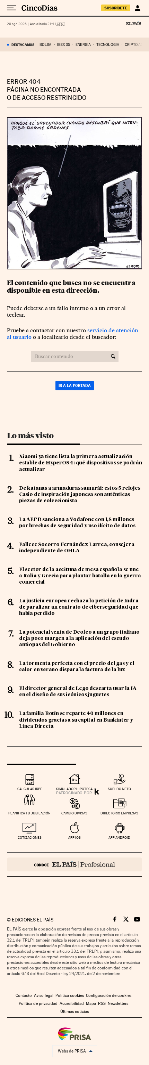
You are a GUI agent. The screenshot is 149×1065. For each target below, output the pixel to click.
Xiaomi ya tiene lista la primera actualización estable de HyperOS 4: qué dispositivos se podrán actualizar (80, 463)
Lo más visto (30, 435)
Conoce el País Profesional (74, 864)
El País (133, 23)
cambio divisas (74, 813)
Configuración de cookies (108, 995)
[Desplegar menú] (12, 8)
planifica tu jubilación (29, 813)
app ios (74, 837)
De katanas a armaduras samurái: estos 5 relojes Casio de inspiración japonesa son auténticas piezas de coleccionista (79, 494)
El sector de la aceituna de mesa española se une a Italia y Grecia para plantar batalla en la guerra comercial (80, 576)
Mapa (91, 1003)
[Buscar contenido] (113, 356)
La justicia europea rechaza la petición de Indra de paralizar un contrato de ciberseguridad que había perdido (79, 607)
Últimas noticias (74, 1011)
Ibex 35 (63, 44)
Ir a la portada (75, 385)
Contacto (24, 995)
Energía (83, 44)
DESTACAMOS (22, 44)
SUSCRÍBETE (115, 8)
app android (119, 837)
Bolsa (46, 44)
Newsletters (118, 1003)
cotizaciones (30, 837)
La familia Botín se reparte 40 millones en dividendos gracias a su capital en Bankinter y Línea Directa (76, 720)
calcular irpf (29, 789)
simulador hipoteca (74, 789)
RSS (102, 1003)
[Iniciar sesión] (137, 8)
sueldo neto (119, 789)
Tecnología (107, 44)
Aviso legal (43, 995)
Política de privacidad (38, 1003)
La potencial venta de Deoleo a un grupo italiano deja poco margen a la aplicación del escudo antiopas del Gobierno (79, 638)
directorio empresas (119, 813)
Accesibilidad (72, 1003)
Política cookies (69, 995)
